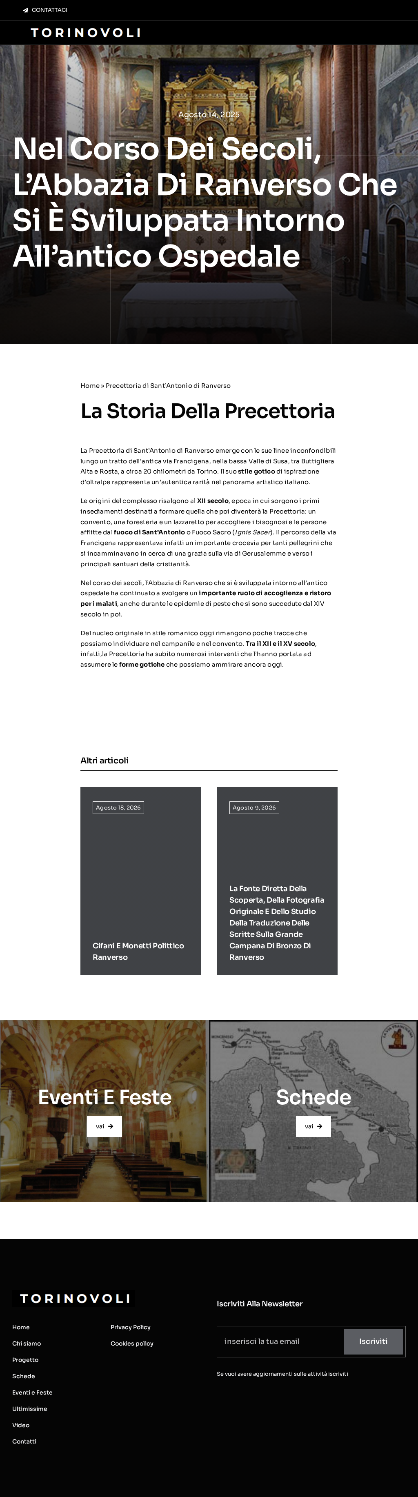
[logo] (84, 27)
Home (90, 385)
